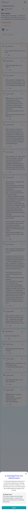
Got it (14, 508)
